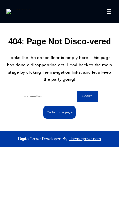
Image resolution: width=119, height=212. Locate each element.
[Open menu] (109, 11)
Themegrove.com (85, 138)
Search (87, 96)
